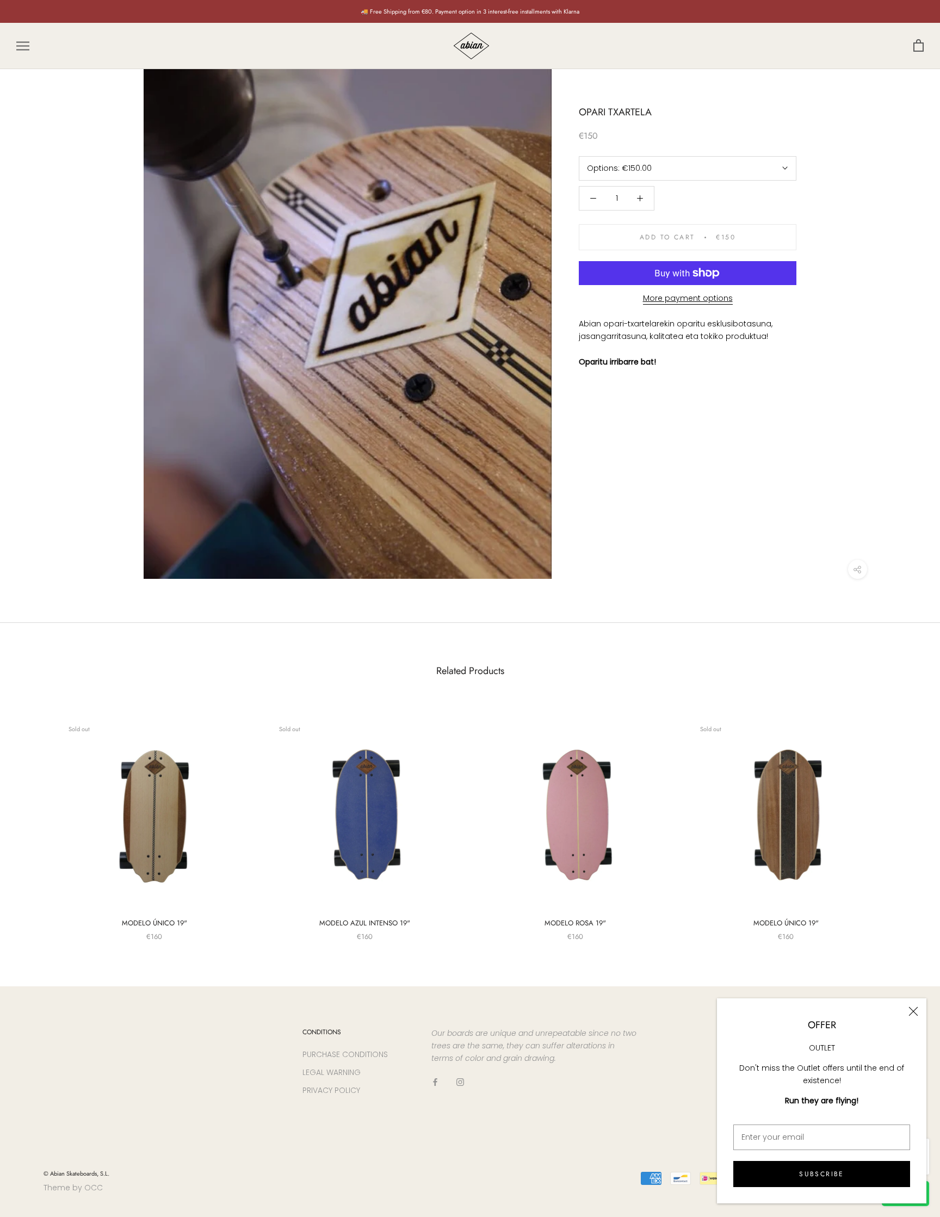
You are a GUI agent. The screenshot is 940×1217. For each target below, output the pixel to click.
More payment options (688, 298)
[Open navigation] (22, 46)
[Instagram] (460, 1082)
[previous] (34, 818)
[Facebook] (435, 1082)
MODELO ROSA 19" (575, 923)
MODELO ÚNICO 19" (154, 923)
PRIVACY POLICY (331, 1090)
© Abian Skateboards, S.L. (76, 1173)
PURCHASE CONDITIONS (345, 1054)
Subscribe (821, 1174)
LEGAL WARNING (331, 1072)
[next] (906, 818)
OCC (93, 1187)
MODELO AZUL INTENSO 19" (364, 923)
